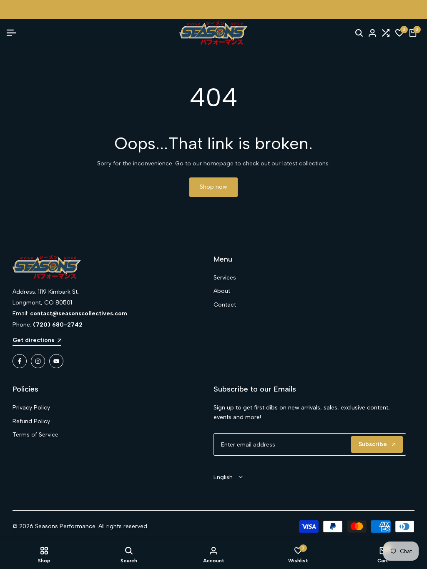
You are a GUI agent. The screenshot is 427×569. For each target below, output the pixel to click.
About (222, 290)
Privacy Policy (31, 407)
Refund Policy (31, 421)
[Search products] (359, 33)
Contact (225, 304)
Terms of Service (35, 434)
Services (225, 277)
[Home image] (109, 267)
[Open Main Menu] (14, 33)
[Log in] (372, 33)
